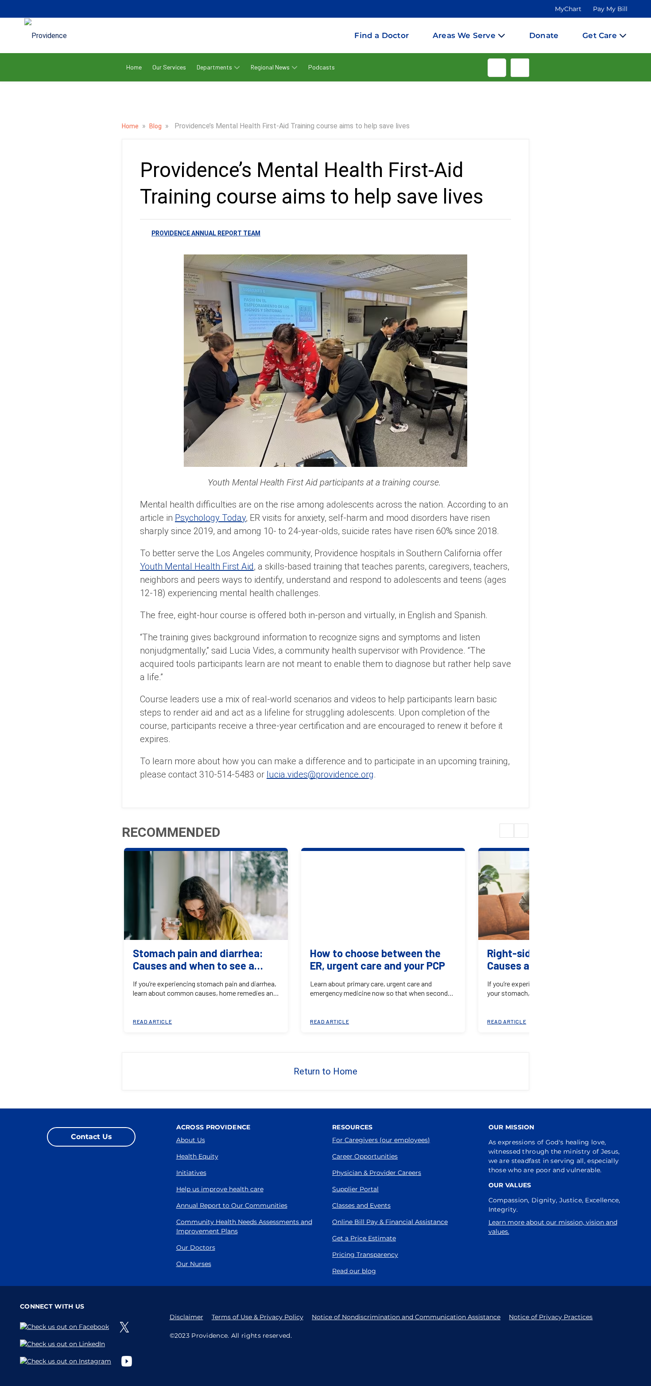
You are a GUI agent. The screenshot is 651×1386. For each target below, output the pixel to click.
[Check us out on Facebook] (66, 1326)
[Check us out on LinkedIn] (64, 1344)
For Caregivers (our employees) (381, 1140)
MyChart (568, 9)
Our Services (169, 67)
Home (134, 67)
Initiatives (191, 1173)
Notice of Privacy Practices (551, 1317)
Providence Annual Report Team (205, 233)
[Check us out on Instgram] (67, 1361)
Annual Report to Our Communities (231, 1205)
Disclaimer (186, 1317)
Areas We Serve (464, 35)
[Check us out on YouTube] (128, 1361)
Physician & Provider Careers (376, 1173)
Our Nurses (193, 1264)
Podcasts (321, 67)
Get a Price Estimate (364, 1238)
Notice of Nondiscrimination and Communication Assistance (406, 1317)
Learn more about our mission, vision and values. (552, 1227)
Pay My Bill (610, 9)
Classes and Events (361, 1205)
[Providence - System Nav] (37, 36)
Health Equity (197, 1156)
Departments (214, 67)
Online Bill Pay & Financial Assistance (390, 1222)
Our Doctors (195, 1247)
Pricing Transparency (365, 1255)
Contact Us (91, 1136)
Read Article (152, 1021)
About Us (190, 1140)
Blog (156, 126)
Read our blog (354, 1271)
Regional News (270, 67)
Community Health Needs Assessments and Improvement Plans (244, 1226)
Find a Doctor (381, 35)
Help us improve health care (220, 1189)
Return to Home (325, 1071)
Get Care (599, 35)
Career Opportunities (365, 1156)
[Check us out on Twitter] (126, 1327)
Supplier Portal (355, 1189)
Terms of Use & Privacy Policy (257, 1317)
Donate (543, 35)
